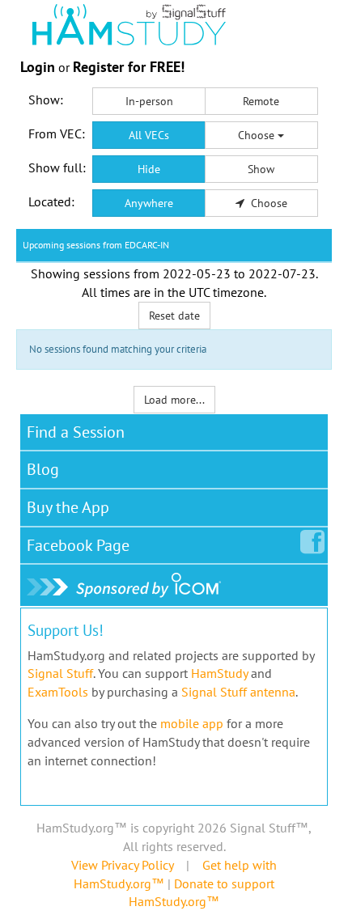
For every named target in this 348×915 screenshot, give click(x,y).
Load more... (174, 399)
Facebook (78, 545)
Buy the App (68, 507)
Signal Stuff (60, 673)
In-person (149, 101)
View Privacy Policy (122, 865)
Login (37, 66)
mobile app (191, 723)
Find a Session (76, 432)
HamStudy (219, 673)
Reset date (174, 315)
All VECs (149, 135)
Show (261, 169)
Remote (261, 101)
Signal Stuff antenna (238, 692)
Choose (258, 135)
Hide (149, 169)
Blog (43, 469)
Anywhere (149, 203)
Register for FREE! (129, 66)
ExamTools (58, 692)
